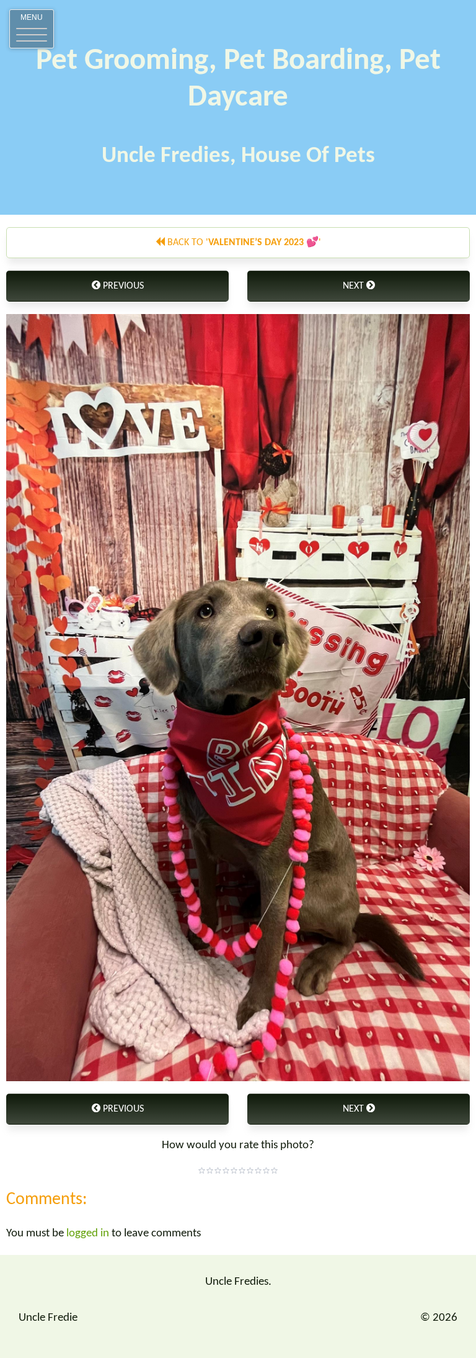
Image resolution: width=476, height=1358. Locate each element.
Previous (122, 286)
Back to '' (243, 243)
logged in (87, 1233)
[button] (31, 28)
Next (354, 286)
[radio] (202, 1170)
